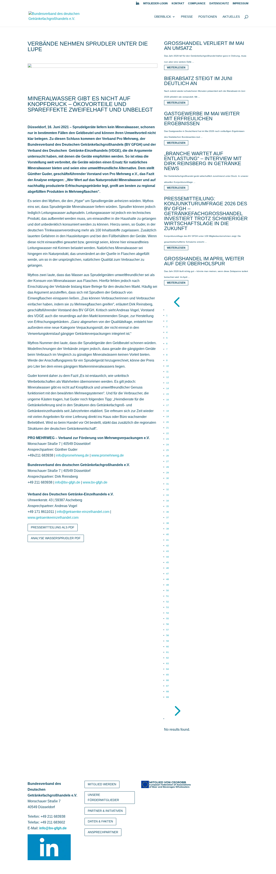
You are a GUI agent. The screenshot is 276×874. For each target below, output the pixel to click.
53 (167, 607)
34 (167, 500)
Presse (187, 16)
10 (167, 366)
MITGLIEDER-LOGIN (155, 3)
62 (167, 658)
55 (167, 618)
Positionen (207, 16)
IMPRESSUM (240, 3)
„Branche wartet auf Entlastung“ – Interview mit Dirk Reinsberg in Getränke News (203, 161)
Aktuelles (231, 16)
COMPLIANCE (196, 3)
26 (167, 456)
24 (167, 444)
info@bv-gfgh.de (67, 482)
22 (167, 433)
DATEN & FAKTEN (100, 821)
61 (167, 652)
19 (167, 416)
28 (167, 467)
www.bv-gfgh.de (95, 482)
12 (167, 377)
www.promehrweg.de (107, 455)
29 (167, 472)
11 (167, 371)
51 (167, 596)
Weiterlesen (176, 67)
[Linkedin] (137, 4)
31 (167, 484)
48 (167, 579)
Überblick (162, 16)
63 (167, 663)
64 (167, 669)
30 (167, 478)
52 (167, 602)
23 (167, 439)
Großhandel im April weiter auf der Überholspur (204, 261)
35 (167, 506)
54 (167, 613)
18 (167, 411)
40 (167, 534)
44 (167, 557)
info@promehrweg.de (72, 455)
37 (167, 517)
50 (167, 590)
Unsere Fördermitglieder (103, 797)
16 (167, 399)
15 (167, 394)
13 (167, 383)
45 (167, 562)
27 (167, 461)
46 (167, 568)
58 (167, 635)
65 (167, 674)
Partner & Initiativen (105, 810)
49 (167, 585)
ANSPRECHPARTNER (103, 832)
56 (167, 624)
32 (167, 489)
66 (167, 680)
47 (167, 573)
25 (167, 450)
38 (167, 523)
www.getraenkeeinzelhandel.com (53, 517)
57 (167, 630)
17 (167, 405)
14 (167, 388)
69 (167, 697)
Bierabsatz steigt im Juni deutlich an (198, 81)
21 (167, 428)
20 (167, 422)
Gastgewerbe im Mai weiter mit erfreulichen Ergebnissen (202, 118)
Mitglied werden (102, 784)
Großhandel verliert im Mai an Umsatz (204, 45)
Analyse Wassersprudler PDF (56, 538)
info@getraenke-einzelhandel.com (83, 512)
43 (167, 551)
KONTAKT (178, 3)
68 (167, 691)
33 (167, 495)
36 (167, 512)
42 (167, 545)
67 (167, 686)
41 (167, 540)
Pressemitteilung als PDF (52, 527)
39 (167, 529)
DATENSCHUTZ (219, 3)
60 (167, 646)
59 (167, 641)
